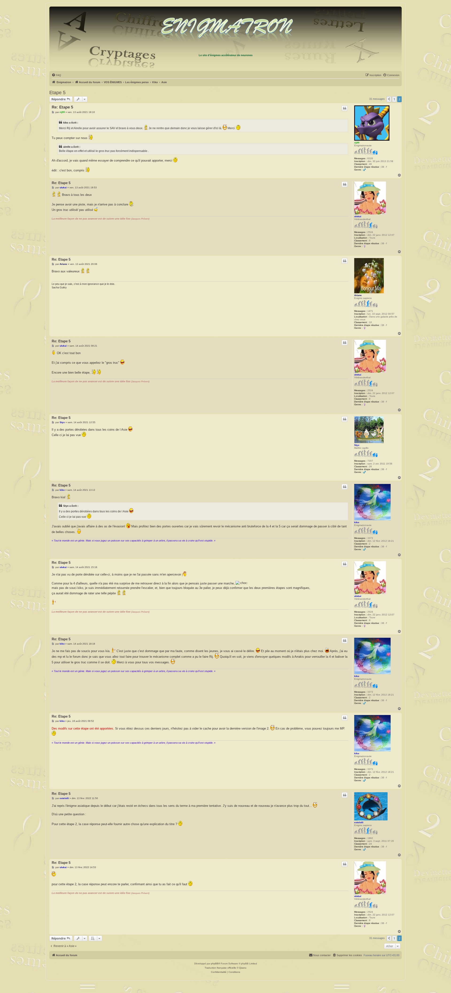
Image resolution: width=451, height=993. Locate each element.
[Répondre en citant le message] (345, 108)
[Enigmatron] (225, 30)
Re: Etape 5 (62, 107)
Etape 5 (57, 92)
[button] (389, 99)
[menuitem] (56, 75)
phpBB (214, 963)
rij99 (356, 142)
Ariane (358, 295)
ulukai (357, 216)
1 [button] (394, 99)
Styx (356, 445)
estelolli (358, 822)
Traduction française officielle (220, 967)
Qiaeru (242, 967)
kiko (356, 522)
